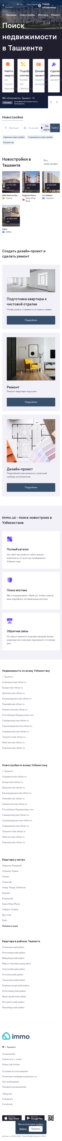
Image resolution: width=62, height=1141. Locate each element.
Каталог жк (8, 142)
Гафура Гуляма (10, 909)
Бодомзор (7, 898)
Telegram (7, 1093)
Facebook (7, 1104)
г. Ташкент (7, 676)
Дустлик (6, 914)
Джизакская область (13, 693)
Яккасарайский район (14, 996)
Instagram (7, 1099)
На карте (47, 128)
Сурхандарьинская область (17, 726)
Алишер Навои (10, 871)
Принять (35, 1128)
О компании (8, 1054)
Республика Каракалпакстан (18, 715)
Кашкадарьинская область (16, 698)
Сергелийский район (13, 969)
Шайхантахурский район (15, 985)
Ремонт (55, 14)
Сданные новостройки (14, 137)
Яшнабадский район (13, 1007)
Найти (55, 127)
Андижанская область (14, 682)
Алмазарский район (13, 947)
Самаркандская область (15, 720)
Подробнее (31, 320)
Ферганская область (13, 742)
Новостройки (27, 14)
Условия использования (15, 1071)
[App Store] (12, 1118)
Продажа (11, 14)
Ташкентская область (14, 737)
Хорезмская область (13, 748)
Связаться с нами (11, 1059)
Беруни (6, 893)
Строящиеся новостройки (40, 137)
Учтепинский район (12, 974)
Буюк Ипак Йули (11, 904)
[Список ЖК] (36, 128)
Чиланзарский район (13, 980)
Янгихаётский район (13, 1002)
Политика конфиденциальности (19, 1076)
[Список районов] (17, 128)
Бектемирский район (13, 952)
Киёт (4, 920)
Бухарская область (12, 687)
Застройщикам (10, 1081)
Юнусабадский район (14, 991)
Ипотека (43, 14)
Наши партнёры (11, 1064)
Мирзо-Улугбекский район (16, 963)
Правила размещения (14, 1086)
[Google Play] (35, 1118)
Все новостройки (51, 162)
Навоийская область (13, 704)
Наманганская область (14, 709)
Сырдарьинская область (15, 731)
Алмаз (5, 876)
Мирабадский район (13, 958)
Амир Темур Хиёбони (14, 887)
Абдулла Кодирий (11, 865)
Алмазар (7, 882)
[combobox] (11, 128)
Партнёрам (32, 4)
